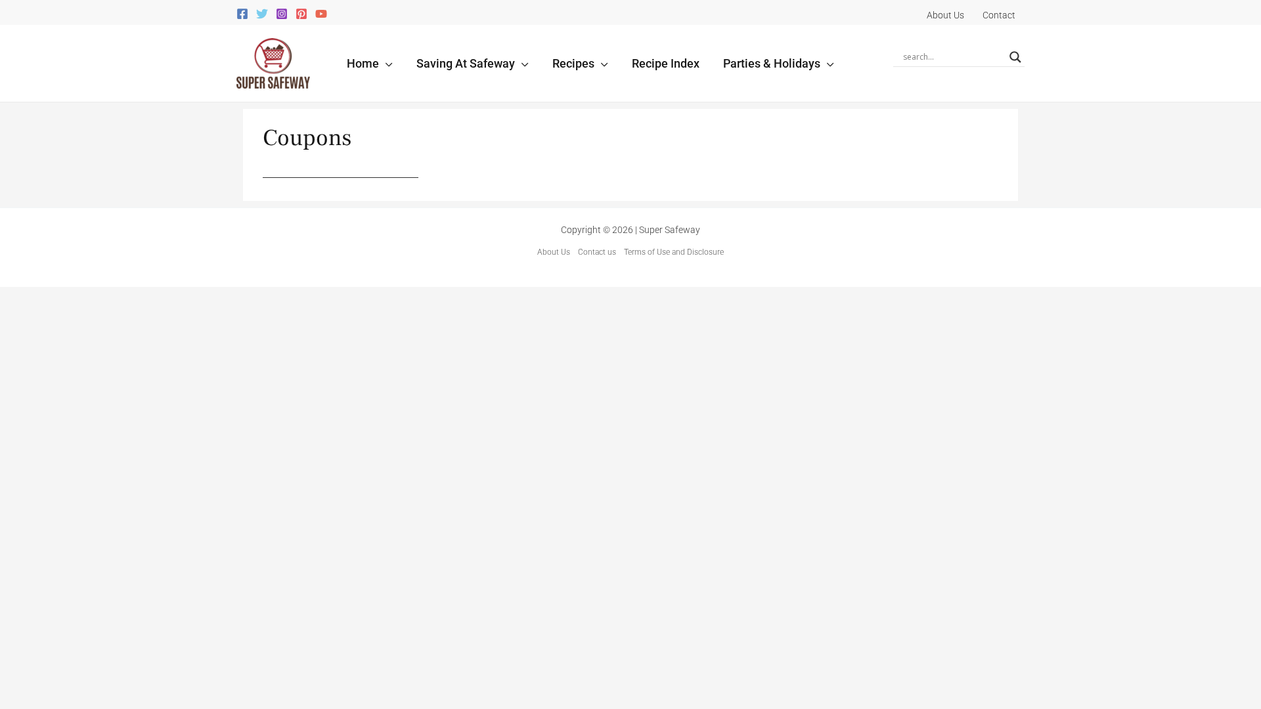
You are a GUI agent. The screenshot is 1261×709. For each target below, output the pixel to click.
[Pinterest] (301, 14)
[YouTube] (321, 14)
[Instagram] (282, 14)
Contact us (597, 252)
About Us (553, 252)
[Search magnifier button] (1015, 57)
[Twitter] (262, 14)
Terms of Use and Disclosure (674, 252)
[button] (386, 63)
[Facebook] (242, 14)
